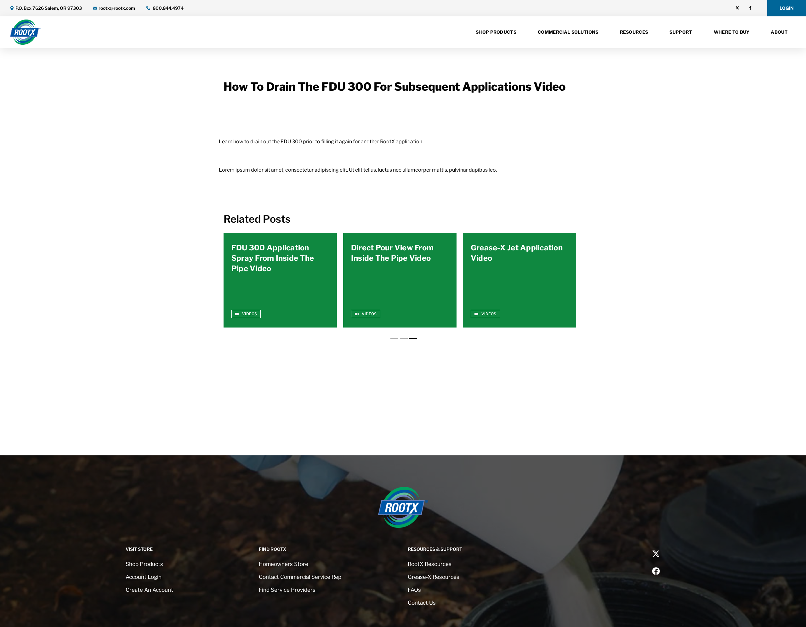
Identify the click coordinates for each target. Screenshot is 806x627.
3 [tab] (412, 338)
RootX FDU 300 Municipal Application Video (518, 253)
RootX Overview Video (273, 247)
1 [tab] (393, 338)
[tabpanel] (280, 280)
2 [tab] (403, 338)
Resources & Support (435, 549)
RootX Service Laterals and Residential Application (393, 258)
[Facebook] (750, 7)
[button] (786, 8)
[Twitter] (737, 7)
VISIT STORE (139, 549)
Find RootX (272, 549)
